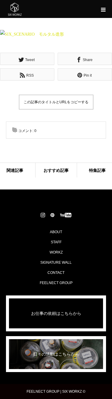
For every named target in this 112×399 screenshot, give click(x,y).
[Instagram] (43, 215)
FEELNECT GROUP (56, 283)
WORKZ (56, 252)
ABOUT (56, 232)
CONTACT (56, 273)
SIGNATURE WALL (56, 262)
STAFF (56, 242)
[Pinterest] (52, 215)
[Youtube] (65, 215)
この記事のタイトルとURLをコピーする (56, 102)
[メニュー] (103, 9)
